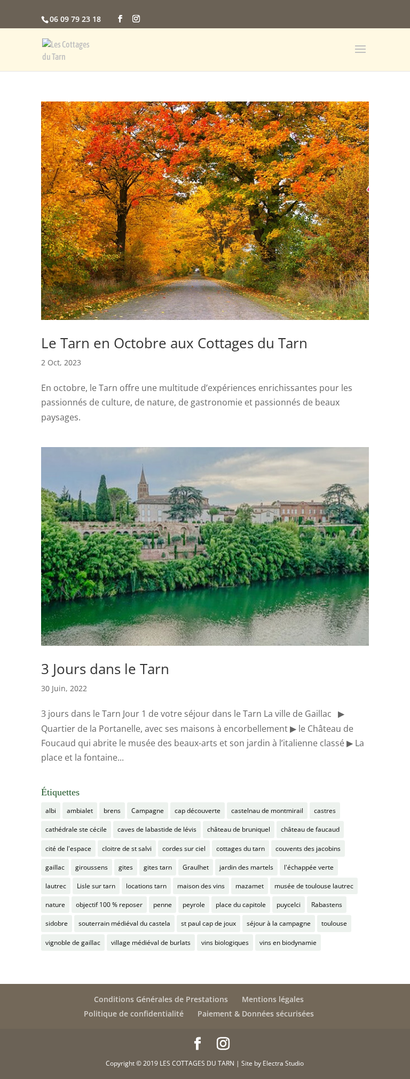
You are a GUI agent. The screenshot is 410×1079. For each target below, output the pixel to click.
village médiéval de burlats (151, 942)
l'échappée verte (309, 867)
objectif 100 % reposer (109, 904)
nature (55, 904)
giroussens (91, 867)
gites (126, 867)
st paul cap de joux (208, 923)
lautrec (55, 885)
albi (50, 810)
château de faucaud (310, 829)
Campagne (147, 810)
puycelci (289, 904)
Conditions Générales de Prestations (161, 999)
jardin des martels (246, 867)
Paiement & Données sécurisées (256, 1013)
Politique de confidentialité (134, 1013)
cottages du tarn (240, 848)
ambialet (80, 810)
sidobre (56, 923)
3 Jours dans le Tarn (105, 668)
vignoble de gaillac (72, 942)
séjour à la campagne (279, 923)
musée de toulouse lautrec (313, 885)
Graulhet (196, 867)
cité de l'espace (68, 848)
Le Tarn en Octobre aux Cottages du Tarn (174, 343)
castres (325, 810)
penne (162, 904)
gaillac (55, 867)
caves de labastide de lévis (156, 829)
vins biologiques (225, 942)
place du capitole (241, 904)
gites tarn (158, 867)
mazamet (249, 885)
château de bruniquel (238, 829)
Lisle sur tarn (96, 885)
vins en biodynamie (288, 942)
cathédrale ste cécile (76, 829)
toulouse (334, 923)
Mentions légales (273, 999)
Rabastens (326, 904)
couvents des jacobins (308, 848)
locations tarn (146, 885)
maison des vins (201, 885)
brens (112, 810)
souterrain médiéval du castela (124, 923)
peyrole (194, 904)
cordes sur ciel (184, 848)
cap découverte (197, 810)
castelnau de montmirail (267, 810)
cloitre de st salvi (127, 848)
